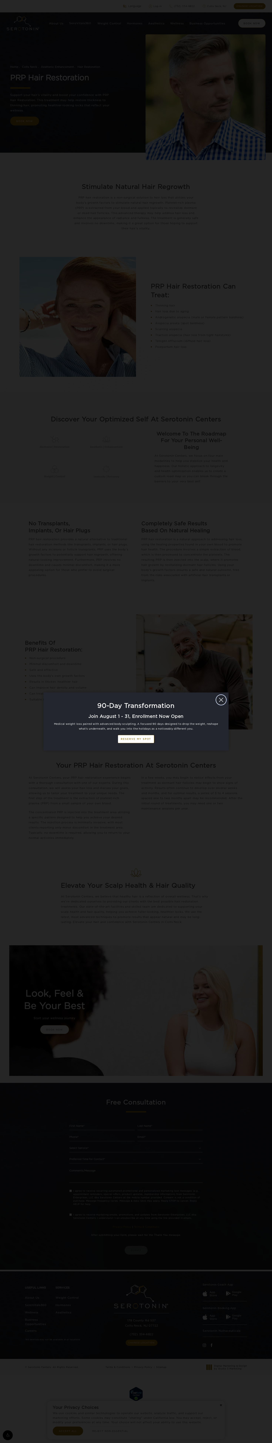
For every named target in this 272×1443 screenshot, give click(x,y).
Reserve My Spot (136, 739)
